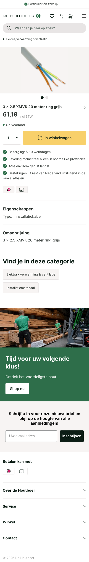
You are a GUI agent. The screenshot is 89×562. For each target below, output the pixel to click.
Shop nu (17, 388)
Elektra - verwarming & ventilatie (31, 274)
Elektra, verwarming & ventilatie (26, 39)
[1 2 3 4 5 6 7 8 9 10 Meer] (12, 138)
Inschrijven (71, 436)
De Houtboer (24, 558)
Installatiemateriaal (21, 288)
